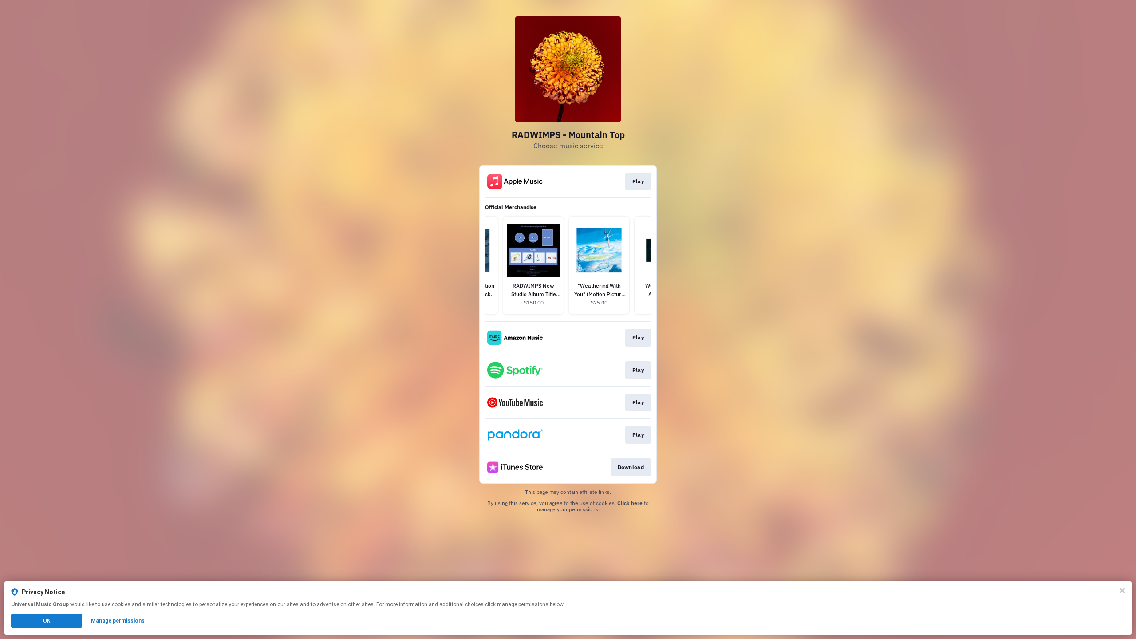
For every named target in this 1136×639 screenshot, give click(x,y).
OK (46, 621)
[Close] (1122, 591)
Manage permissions (118, 621)
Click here (630, 503)
